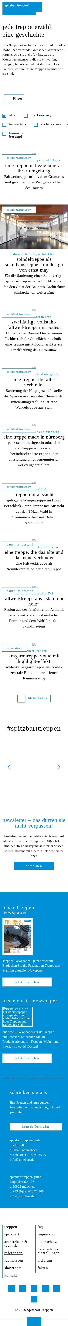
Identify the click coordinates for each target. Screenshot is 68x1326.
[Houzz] (56, 1288)
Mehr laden (37, 698)
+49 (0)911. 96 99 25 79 (29, 1155)
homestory (18, 124)
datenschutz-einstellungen (49, 1251)
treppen (10, 1227)
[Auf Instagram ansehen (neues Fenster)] (34, 767)
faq (40, 1227)
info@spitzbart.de (22, 1159)
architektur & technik (16, 1243)
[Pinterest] (34, 1288)
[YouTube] (45, 1288)
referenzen (13, 1253)
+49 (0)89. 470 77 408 (28, 1191)
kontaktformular (36, 1126)
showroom (13, 1268)
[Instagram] (11, 1288)
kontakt (10, 1275)
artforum (45, 1260)
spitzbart (11, 1234)
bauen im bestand (17, 134)
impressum (47, 1234)
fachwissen (13, 1260)
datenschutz (47, 1242)
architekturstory (53, 124)
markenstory (41, 115)
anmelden (34, 866)
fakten (43, 1268)
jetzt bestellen (27, 982)
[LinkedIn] (34, 1299)
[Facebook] (22, 1288)
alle (12, 115)
